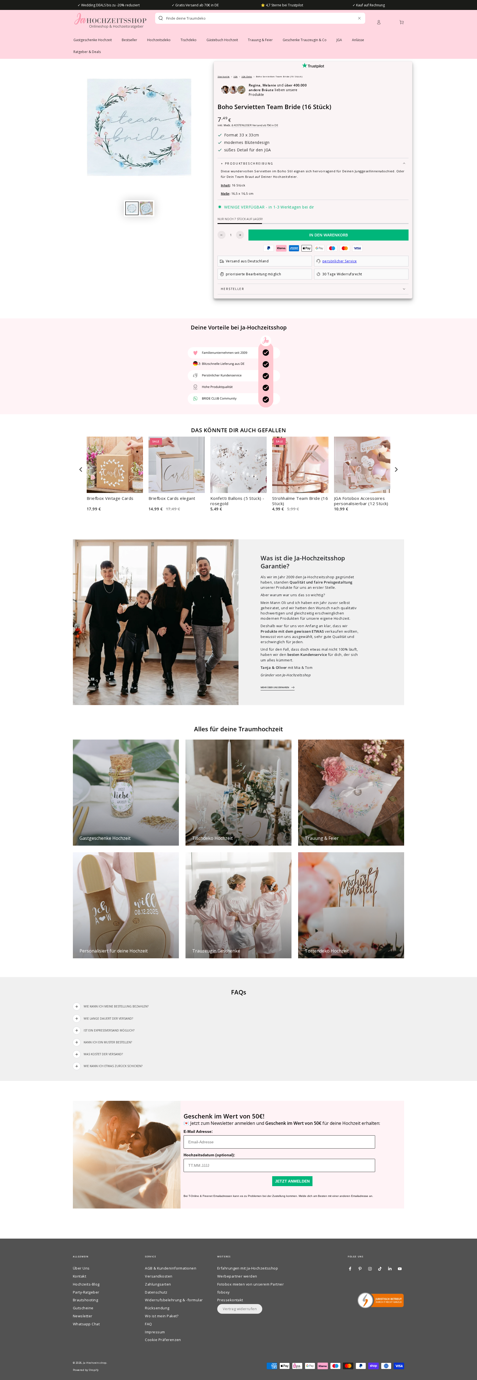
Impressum (155, 1331)
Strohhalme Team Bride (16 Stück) (300, 501)
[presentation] (81, 469)
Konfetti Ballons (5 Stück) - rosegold (237, 501)
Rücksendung (157, 1307)
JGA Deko (247, 76)
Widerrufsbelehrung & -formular (174, 1299)
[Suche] (160, 18)
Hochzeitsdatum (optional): (209, 1155)
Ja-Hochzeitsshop (95, 1363)
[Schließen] (359, 18)
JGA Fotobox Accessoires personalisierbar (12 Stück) (361, 501)
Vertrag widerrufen (240, 1308)
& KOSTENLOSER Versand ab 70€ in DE (255, 125)
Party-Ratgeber (86, 1292)
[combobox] (250, 18)
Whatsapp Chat (86, 1323)
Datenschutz (156, 1292)
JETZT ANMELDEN (292, 1181)
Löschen (347, 18)
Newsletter (82, 1315)
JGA (235, 76)
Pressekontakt (230, 1299)
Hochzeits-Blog (86, 1284)
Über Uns (81, 1268)
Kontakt (79, 1276)
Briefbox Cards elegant (172, 498)
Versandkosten (158, 1276)
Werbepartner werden (237, 1276)
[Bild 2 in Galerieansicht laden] (146, 208)
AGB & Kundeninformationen (170, 1268)
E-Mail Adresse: (198, 1131)
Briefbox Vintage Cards (110, 498)
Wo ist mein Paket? (162, 1315)
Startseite (224, 76)
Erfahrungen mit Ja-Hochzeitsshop (247, 1268)
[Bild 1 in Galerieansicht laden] (132, 208)
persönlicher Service (339, 261)
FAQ (148, 1323)
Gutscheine (83, 1307)
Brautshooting (85, 1299)
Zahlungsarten (158, 1284)
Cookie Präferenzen (163, 1339)
